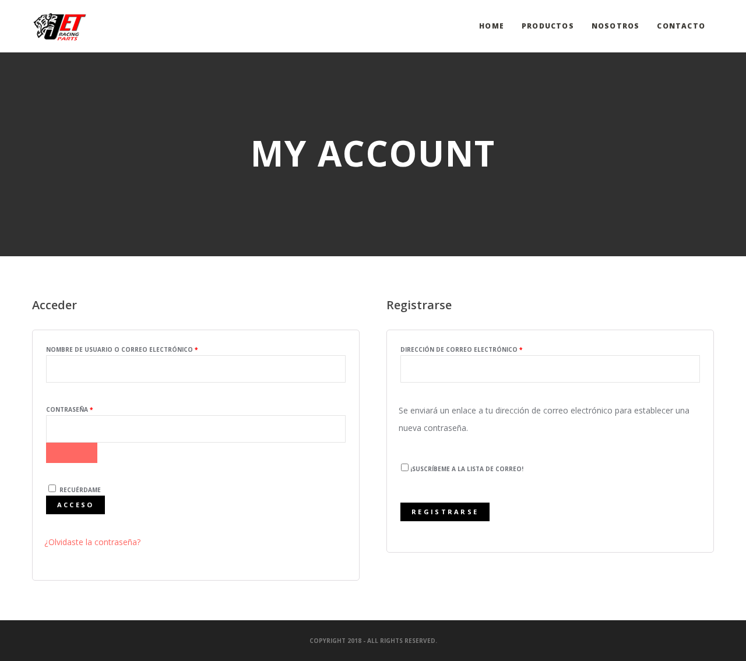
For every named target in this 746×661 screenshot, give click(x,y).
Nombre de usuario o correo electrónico (143, 349)
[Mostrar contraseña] (71, 453)
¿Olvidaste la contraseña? (92, 541)
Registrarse (444, 511)
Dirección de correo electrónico (482, 349)
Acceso (75, 504)
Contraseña (91, 409)
